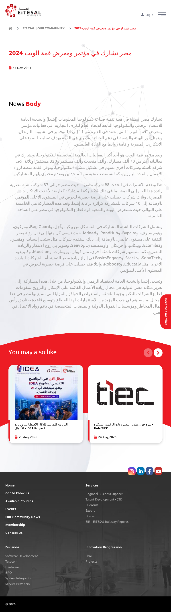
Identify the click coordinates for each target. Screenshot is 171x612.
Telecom (11, 561)
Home (10, 485)
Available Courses (19, 501)
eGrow (90, 516)
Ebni (89, 556)
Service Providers (17, 584)
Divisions (12, 547)
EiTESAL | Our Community (43, 28)
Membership (15, 525)
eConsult (92, 505)
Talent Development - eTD (104, 499)
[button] (162, 14)
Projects (91, 561)
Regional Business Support (104, 494)
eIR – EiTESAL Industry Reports (107, 521)
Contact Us (13, 533)
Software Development (21, 556)
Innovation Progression (104, 547)
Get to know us (17, 493)
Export (90, 510)
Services (92, 485)
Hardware (12, 567)
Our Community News (22, 517)
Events (10, 509)
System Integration (18, 578)
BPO (8, 572)
